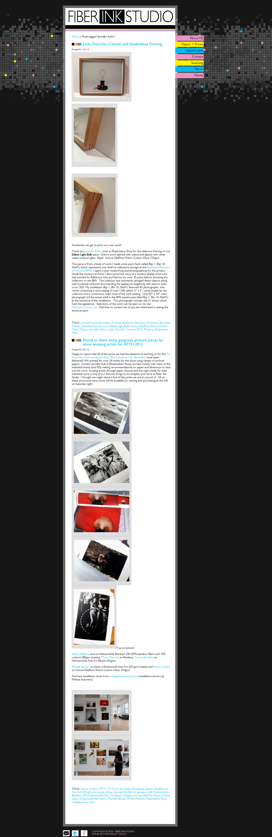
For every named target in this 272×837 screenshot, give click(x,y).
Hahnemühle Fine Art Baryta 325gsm (110, 795)
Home (198, 75)
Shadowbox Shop (156, 798)
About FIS (196, 38)
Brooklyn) (138, 788)
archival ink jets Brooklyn (95, 322)
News (76, 36)
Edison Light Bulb (119, 326)
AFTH (102, 788)
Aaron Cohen (161, 666)
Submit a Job (194, 50)
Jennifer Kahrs (93, 251)
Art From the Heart (119, 788)
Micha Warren (110, 657)
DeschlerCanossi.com (85, 307)
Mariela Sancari (81, 666)
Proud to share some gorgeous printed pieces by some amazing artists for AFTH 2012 (123, 342)
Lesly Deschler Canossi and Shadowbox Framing (122, 44)
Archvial (116, 322)
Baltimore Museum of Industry (140, 322)
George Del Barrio (124, 792)
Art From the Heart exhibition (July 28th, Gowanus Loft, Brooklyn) (121, 355)
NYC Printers (145, 329)
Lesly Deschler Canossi (121, 329)
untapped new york (83, 802)
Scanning (197, 63)
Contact (197, 56)
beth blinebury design (113, 834)
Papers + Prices (192, 44)
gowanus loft (144, 792)
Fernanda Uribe (144, 657)
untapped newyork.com (124, 676)
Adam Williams (81, 654)
